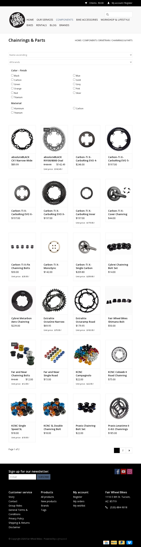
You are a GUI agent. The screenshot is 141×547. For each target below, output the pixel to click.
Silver (78, 93)
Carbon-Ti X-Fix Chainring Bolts (20, 266)
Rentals (41, 25)
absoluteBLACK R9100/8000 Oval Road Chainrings (53, 158)
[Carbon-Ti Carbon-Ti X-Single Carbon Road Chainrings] (86, 247)
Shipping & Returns (19, 522)
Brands (64, 25)
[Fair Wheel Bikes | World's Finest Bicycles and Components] (17, 19)
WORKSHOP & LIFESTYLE (115, 19)
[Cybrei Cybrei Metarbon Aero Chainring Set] (22, 300)
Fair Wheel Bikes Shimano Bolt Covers (117, 320)
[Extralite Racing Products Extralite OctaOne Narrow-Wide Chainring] (54, 300)
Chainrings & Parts (122, 40)
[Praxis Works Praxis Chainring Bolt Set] (86, 408)
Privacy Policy (16, 518)
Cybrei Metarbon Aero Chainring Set (21, 320)
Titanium (18, 97)
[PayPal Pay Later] (121, 542)
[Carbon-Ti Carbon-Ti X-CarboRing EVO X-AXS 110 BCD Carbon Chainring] (54, 193)
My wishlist (79, 505)
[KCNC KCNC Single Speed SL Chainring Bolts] (22, 408)
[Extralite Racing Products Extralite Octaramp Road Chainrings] (86, 300)
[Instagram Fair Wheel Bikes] (129, 471)
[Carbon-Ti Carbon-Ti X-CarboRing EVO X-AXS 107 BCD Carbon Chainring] (22, 193)
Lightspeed (61, 538)
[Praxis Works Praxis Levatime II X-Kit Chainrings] (119, 408)
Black (16, 75)
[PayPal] (113, 542)
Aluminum (19, 108)
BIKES (29, 25)
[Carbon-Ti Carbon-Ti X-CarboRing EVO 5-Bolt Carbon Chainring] (119, 139)
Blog (53, 25)
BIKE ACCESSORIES (87, 19)
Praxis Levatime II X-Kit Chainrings (118, 427)
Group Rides (15, 505)
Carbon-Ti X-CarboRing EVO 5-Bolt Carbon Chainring (118, 158)
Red (16, 93)
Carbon (17, 80)
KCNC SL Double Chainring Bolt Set (53, 427)
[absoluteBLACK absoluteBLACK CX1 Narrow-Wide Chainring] (22, 139)
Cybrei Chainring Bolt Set (118, 266)
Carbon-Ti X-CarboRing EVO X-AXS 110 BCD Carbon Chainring (54, 212)
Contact (13, 501)
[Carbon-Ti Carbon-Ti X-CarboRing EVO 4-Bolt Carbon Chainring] (86, 139)
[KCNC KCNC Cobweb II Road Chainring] (119, 354)
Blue (78, 75)
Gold (78, 80)
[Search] (107, 14)
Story (11, 496)
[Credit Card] (106, 542)
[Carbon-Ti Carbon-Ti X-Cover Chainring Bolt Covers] (119, 193)
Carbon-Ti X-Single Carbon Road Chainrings (86, 266)
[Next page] (129, 450)
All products (47, 496)
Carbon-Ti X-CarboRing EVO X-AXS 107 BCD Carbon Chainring (22, 212)
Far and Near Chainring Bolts (20, 373)
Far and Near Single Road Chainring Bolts (53, 373)
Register (77, 496)
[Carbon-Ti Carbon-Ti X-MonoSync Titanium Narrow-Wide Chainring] (54, 247)
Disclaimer (14, 527)
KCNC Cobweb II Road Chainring (117, 373)
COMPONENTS (64, 19)
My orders (78, 501)
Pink (78, 88)
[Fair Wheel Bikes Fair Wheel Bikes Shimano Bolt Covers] (119, 300)
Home (30, 19)
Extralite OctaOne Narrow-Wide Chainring (54, 320)
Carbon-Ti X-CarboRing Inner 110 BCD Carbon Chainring (85, 212)
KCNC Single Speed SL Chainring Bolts (20, 427)
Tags (43, 509)
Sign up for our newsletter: (29, 471)
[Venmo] (128, 542)
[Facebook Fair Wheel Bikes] (117, 471)
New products (49, 501)
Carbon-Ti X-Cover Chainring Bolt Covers (117, 212)
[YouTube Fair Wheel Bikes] (123, 471)
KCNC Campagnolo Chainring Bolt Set (84, 373)
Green (17, 84)
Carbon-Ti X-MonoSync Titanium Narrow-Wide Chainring (51, 266)
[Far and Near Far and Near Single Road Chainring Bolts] (54, 354)
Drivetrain (104, 40)
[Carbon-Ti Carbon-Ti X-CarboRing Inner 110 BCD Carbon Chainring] (86, 193)
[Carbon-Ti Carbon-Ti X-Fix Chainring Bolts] (22, 247)
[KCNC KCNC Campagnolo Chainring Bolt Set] (86, 354)
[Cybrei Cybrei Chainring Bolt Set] (119, 247)
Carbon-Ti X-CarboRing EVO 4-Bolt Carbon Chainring (86, 158)
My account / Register (121, 3)
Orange (17, 88)
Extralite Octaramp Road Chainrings (85, 320)
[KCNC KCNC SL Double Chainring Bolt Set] (54, 408)
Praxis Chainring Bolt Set (85, 427)
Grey (78, 84)
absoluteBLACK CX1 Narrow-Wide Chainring (21, 158)
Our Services (45, 19)
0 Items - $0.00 (96, 3)
